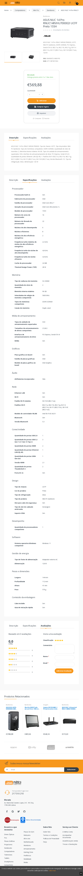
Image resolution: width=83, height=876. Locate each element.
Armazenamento (29, 849)
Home (6, 10)
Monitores (27, 845)
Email (46, 663)
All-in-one (27, 839)
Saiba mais (52, 871)
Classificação (47, 640)
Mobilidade (27, 859)
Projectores (8, 844)
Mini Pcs (36, 10)
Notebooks (8, 848)
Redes (26, 862)
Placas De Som (29, 832)
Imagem (45, 705)
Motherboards (29, 842)
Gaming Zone (28, 852)
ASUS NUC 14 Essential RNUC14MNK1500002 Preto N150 (69, 708)
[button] (58, 2)
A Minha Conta (68, 832)
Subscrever (71, 769)
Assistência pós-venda (70, 841)
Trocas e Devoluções (70, 844)
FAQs (45, 842)
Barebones (50, 10)
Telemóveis (8, 855)
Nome (46, 656)
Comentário (47, 645)
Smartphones (8, 862)
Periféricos (27, 855)
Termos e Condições (50, 835)
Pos (5, 838)
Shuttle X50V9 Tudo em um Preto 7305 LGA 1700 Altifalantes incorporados (32, 708)
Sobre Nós (46, 832)
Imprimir (43, 113)
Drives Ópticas (9, 834)
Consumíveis (8, 865)
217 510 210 (18, 793)
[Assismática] (14, 2)
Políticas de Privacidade (51, 839)
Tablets (6, 858)
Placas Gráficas (9, 841)
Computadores (20, 10)
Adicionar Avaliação (64, 671)
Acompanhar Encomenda (67, 836)
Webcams (27, 835)
